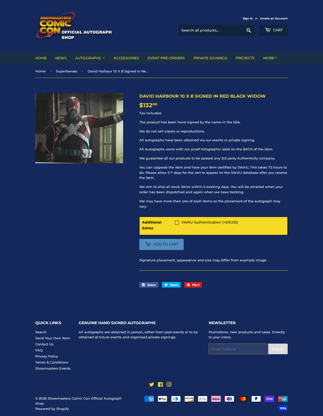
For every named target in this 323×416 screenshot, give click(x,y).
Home (41, 58)
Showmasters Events (53, 368)
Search (41, 332)
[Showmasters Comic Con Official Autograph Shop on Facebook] (160, 385)
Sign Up (278, 349)
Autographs (88, 58)
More (268, 58)
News (61, 58)
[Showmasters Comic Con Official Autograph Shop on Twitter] (151, 385)
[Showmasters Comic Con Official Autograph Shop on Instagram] (169, 385)
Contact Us (44, 344)
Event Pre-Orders (166, 58)
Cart (277, 30)
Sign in (248, 18)
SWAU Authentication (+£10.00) (209, 222)
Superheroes (66, 71)
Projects (245, 58)
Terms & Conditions (51, 362)
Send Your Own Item (52, 338)
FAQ (39, 350)
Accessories (126, 58)
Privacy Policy (46, 356)
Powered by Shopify (52, 409)
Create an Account (274, 18)
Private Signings (210, 58)
